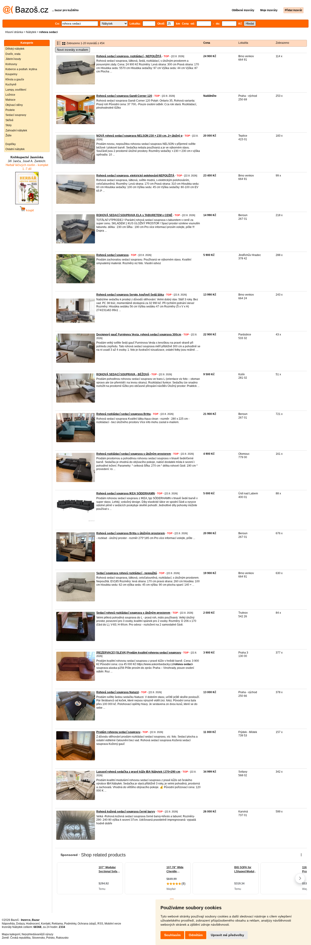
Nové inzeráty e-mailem (72, 49)
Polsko (50, 937)
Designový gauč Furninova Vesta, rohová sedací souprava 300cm (138, 334)
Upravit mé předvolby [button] (227, 935)
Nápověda (8, 923)
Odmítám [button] (196, 935)
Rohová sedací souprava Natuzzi (117, 692)
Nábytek (31, 32)
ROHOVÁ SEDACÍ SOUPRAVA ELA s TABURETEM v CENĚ (134, 215)
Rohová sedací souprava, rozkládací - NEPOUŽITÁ (128, 56)
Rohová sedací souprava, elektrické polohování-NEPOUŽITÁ (135, 175)
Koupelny (11, 74)
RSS (100, 923)
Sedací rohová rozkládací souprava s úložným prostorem (133, 612)
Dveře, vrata (12, 54)
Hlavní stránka (14, 32)
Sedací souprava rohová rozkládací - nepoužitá (126, 573)
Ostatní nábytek (15, 149)
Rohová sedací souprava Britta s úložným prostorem (130, 533)
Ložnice (10, 94)
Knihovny (11, 64)
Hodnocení (33, 923)
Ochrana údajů (87, 923)
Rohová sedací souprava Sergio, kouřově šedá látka (130, 294)
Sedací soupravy (15, 115)
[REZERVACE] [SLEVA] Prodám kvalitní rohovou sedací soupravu (138, 652)
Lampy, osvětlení (15, 89)
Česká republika (20, 937)
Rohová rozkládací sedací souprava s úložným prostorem (133, 453)
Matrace (10, 99)
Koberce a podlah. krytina (21, 69)
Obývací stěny (14, 105)
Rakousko (62, 937)
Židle (8, 135)
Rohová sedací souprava (112, 255)
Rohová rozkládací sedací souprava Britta (123, 414)
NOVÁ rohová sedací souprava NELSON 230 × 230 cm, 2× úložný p (139, 135)
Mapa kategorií (11, 934)
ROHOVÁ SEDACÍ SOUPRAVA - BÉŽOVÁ (122, 374)
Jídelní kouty (13, 59)
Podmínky (70, 923)
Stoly (8, 125)
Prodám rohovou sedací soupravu (118, 732)
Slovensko (38, 937)
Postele (10, 110)
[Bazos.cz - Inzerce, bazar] (25, 12)
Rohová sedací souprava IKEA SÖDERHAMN (125, 493)
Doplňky (10, 144)
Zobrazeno (282, 42)
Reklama (57, 923)
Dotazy (20, 923)
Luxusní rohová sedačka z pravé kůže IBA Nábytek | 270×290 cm (138, 771)
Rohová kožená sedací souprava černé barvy (125, 811)
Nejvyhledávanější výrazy (37, 934)
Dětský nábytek (14, 48)
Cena (206, 42)
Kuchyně (10, 84)
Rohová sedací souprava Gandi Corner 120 (124, 95)
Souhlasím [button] (172, 935)
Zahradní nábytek (16, 130)
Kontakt (45, 923)
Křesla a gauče (14, 79)
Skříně (9, 120)
